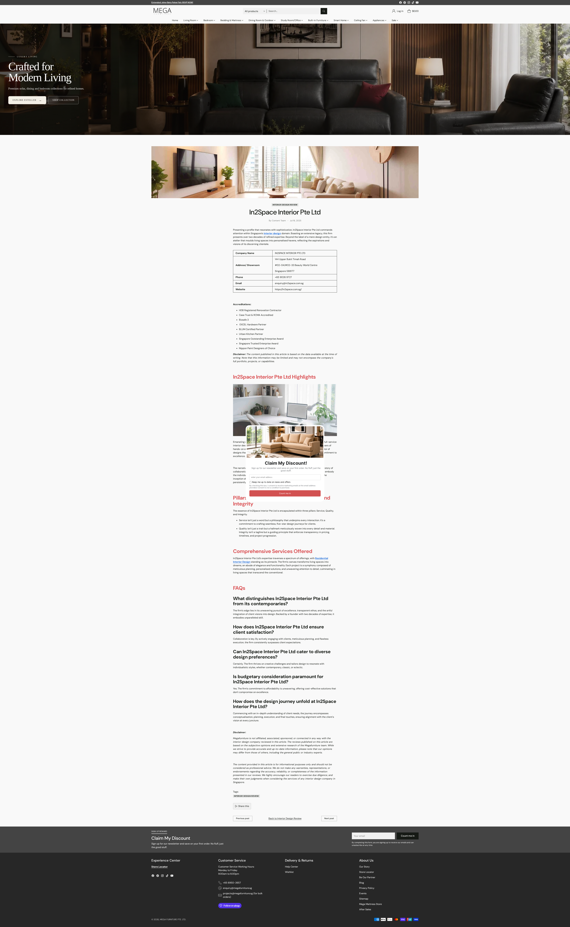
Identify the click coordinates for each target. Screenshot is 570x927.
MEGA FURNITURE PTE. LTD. (173, 919)
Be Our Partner (367, 877)
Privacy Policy (366, 888)
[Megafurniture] (162, 11)
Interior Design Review (285, 205)
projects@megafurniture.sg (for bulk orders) (242, 895)
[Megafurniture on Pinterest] (404, 3)
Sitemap (363, 898)
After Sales (365, 909)
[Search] (324, 11)
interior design (272, 233)
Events (362, 893)
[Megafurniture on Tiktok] (412, 3)
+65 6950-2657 (232, 882)
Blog (361, 882)
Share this (243, 806)
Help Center (291, 866)
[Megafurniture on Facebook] (400, 3)
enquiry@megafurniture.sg (237, 888)
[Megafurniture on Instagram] (408, 3)
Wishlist (289, 872)
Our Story (364, 866)
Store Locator (366, 872)
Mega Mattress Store (370, 904)
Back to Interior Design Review (285, 818)
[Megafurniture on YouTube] (417, 3)
